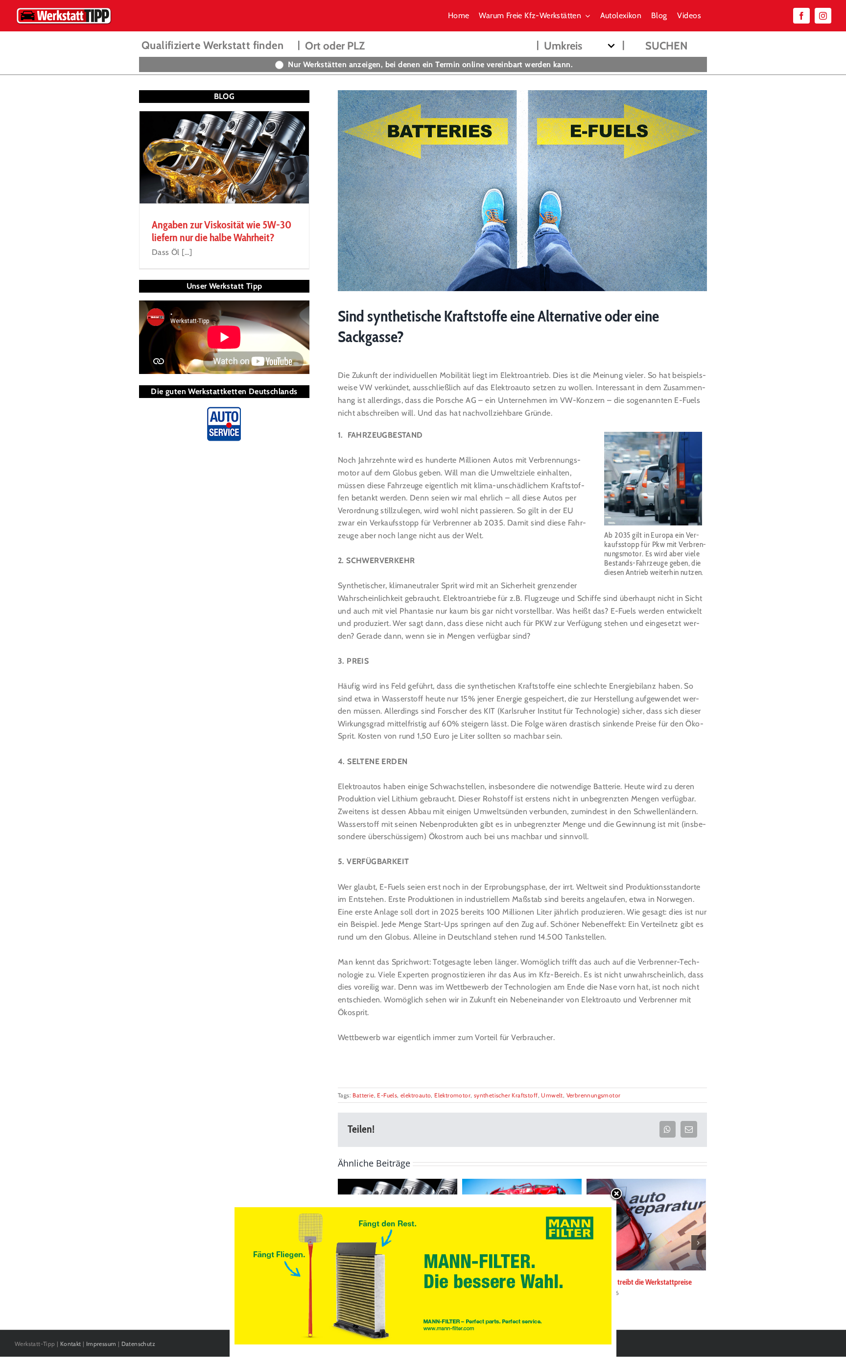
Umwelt (552, 1095)
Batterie (363, 1095)
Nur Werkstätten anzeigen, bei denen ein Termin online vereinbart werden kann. (430, 64)
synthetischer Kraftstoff (506, 1095)
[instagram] (823, 16)
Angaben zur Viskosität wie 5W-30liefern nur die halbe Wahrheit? (221, 231)
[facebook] (801, 16)
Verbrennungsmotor (593, 1095)
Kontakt (70, 1343)
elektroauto (415, 1095)
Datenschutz (138, 1343)
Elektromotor (452, 1095)
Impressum (101, 1343)
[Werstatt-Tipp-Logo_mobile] (64, 9)
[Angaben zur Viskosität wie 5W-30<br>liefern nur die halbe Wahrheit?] (224, 157)
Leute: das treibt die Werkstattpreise (639, 1282)
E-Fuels (387, 1095)
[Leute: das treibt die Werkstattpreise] (646, 1223)
